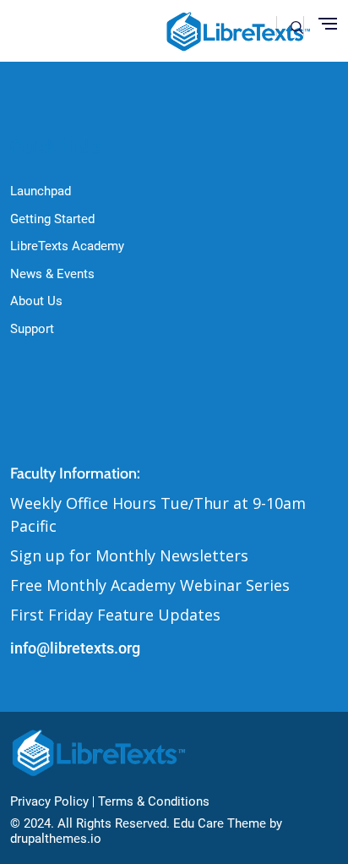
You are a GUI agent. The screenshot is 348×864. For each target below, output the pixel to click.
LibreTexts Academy (67, 246)
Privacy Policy (49, 801)
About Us (36, 301)
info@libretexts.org (75, 648)
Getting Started (52, 219)
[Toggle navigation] (328, 24)
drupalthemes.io (55, 838)
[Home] (100, 752)
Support (32, 328)
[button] (297, 26)
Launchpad (40, 191)
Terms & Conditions (153, 801)
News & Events (52, 274)
